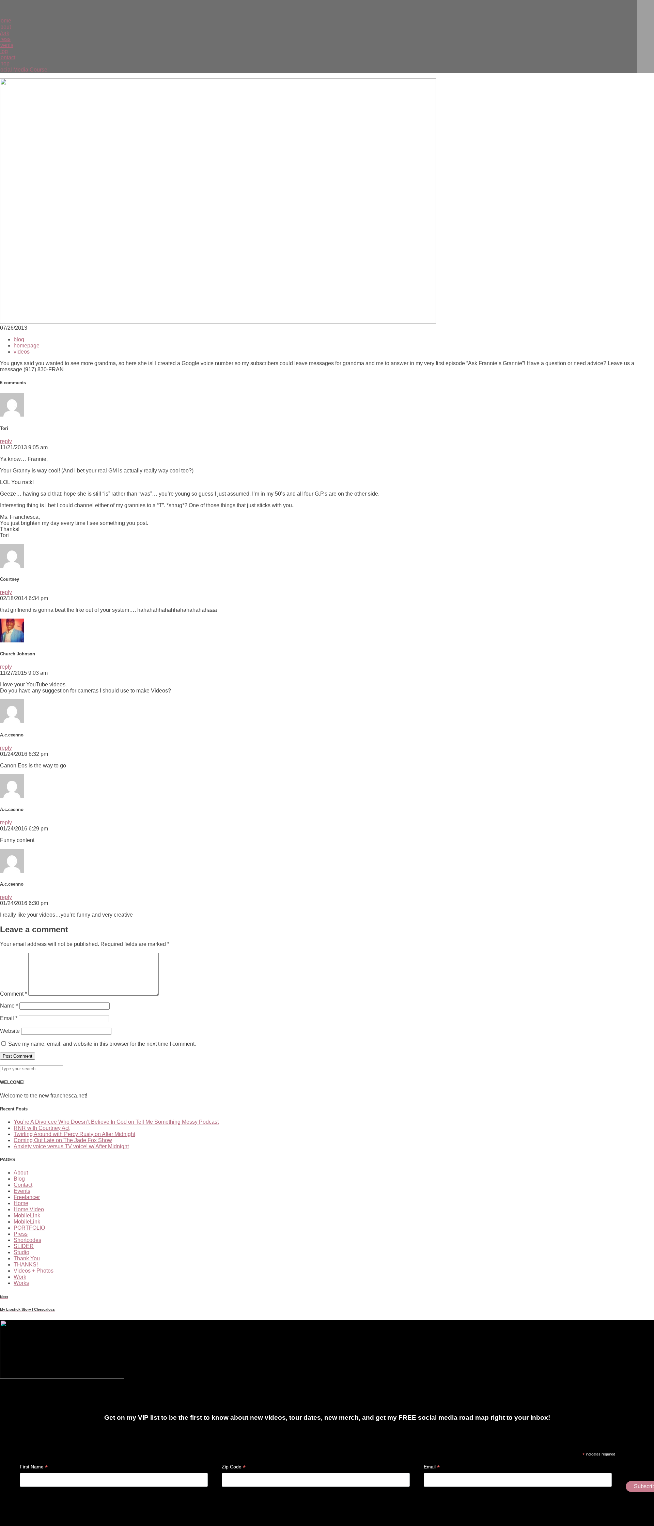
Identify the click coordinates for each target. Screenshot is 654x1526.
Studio (21, 1252)
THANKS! (26, 1264)
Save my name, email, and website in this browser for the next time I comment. (102, 1044)
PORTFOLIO (29, 1228)
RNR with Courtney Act (41, 1128)
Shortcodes (27, 1240)
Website (10, 1031)
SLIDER (24, 1246)
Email (8, 1018)
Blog (19, 1179)
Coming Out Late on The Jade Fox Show (63, 1140)
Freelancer (27, 1197)
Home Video (29, 1209)
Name (9, 1006)
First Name (34, 1467)
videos (22, 352)
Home (21, 1203)
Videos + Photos (33, 1271)
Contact (23, 1185)
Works (21, 1283)
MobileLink (27, 1215)
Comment (13, 994)
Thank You (27, 1258)
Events (22, 1191)
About (21, 1172)
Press (21, 1234)
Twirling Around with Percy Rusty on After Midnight (74, 1134)
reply (6, 441)
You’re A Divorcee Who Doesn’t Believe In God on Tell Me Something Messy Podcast (116, 1122)
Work (20, 1277)
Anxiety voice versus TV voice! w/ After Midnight (71, 1146)
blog (19, 339)
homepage (27, 345)
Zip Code (234, 1467)
